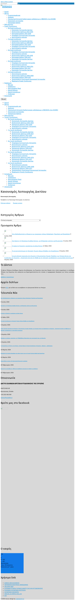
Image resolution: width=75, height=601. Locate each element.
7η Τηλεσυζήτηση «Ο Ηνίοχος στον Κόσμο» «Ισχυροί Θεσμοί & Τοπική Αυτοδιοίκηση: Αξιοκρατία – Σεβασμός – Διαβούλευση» (27, 345)
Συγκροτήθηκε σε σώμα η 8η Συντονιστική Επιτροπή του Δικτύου (14, 361)
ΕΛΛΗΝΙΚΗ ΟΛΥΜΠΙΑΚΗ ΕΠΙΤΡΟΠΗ (15, 590)
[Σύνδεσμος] (37, 6)
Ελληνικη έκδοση (5, 203)
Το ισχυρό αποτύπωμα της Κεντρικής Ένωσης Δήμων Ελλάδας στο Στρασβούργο (35, 251)
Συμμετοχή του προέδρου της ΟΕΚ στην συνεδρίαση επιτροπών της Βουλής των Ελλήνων (19, 368)
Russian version (17, 203)
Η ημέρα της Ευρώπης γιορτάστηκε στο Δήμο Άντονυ (27, 246)
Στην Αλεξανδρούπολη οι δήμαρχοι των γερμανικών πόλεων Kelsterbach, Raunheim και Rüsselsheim (41, 234)
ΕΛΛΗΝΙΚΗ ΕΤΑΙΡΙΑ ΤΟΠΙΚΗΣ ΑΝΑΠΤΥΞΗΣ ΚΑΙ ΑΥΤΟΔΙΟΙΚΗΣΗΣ (23, 588)
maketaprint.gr (20, 599)
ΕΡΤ (5, 595)
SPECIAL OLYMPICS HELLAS (13, 594)
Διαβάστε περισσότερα (7, 277)
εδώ (7, 287)
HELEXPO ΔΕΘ (8, 586)
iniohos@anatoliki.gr (6, 397)
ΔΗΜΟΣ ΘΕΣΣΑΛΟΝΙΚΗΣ (11, 583)
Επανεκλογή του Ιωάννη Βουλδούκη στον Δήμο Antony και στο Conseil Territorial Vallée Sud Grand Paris (22, 353)
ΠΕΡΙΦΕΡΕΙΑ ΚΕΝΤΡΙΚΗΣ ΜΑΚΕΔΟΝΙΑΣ (16, 584)
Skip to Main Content (7, 1)
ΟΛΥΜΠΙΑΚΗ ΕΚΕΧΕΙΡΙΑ (11, 592)
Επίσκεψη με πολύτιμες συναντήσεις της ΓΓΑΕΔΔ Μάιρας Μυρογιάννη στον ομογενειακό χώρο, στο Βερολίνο (23, 338)
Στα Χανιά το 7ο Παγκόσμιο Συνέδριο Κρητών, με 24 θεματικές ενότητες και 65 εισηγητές (37, 241)
